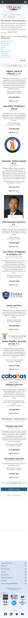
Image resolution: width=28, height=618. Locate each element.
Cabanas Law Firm (14, 384)
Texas (4, 17)
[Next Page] (26, 65)
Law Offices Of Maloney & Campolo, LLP (14, 253)
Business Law (5, 43)
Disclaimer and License (14, 589)
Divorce (3, 47)
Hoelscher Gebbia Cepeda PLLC (14, 162)
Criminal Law (5, 45)
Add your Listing (14, 489)
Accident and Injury (7, 41)
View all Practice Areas (14, 495)
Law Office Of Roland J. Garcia (14, 107)
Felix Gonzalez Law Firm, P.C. (14, 223)
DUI (2, 49)
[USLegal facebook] (5, 614)
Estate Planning (5, 51)
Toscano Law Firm (14, 426)
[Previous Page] (2, 65)
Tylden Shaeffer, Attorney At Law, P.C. (14, 342)
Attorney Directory (14, 15)
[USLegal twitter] (17, 614)
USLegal (4, 15)
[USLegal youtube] (22, 614)
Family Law (4, 53)
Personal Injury (5, 57)
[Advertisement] (14, 513)
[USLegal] (14, 6)
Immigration (5, 55)
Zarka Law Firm (14, 305)
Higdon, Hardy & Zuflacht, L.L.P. (14, 72)
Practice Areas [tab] (12, 32)
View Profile (15, 101)
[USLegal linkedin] (11, 614)
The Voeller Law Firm (14, 458)
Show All (22, 60)
